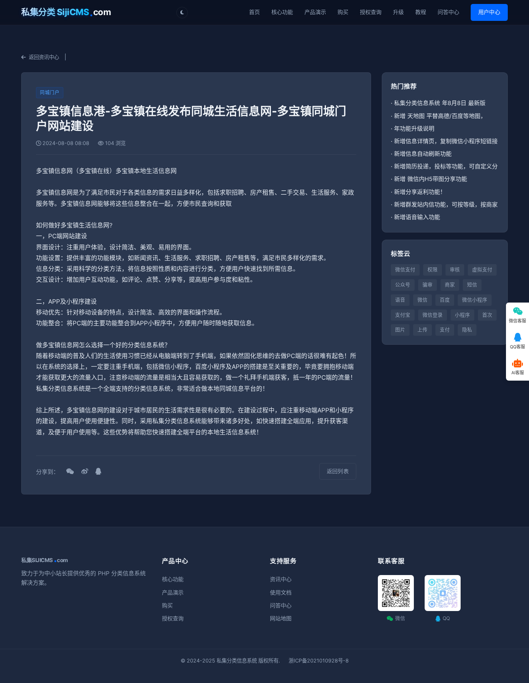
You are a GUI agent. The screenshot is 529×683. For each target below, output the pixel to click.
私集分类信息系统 (237, 660)
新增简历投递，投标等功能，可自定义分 (446, 166)
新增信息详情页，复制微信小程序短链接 (446, 141)
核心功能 (282, 12)
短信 (472, 285)
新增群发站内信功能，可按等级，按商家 (446, 204)
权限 (433, 269)
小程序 (462, 315)
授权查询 (370, 12)
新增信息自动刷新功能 (423, 153)
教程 (420, 12)
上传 (422, 330)
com (66, 12)
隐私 (467, 330)
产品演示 (315, 12)
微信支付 (405, 269)
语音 (400, 300)
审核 (455, 269)
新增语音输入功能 (417, 217)
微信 (422, 300)
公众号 (402, 285)
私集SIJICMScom (44, 560)
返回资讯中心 (44, 57)
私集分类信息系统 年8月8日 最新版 (439, 103)
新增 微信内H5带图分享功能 (430, 178)
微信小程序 (474, 300)
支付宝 (402, 315)
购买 (343, 12)
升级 (398, 12)
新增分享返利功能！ (420, 191)
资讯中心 (280, 579)
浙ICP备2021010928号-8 (319, 660)
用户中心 (489, 12)
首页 (254, 12)
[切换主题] (182, 12)
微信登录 (432, 315)
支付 (445, 330)
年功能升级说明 (414, 128)
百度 (445, 300)
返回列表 (338, 471)
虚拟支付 (482, 269)
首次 (487, 315)
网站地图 (280, 618)
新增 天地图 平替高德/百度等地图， (440, 115)
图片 (400, 330)
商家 (450, 285)
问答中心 (448, 12)
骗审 (427, 285)
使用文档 (280, 592)
